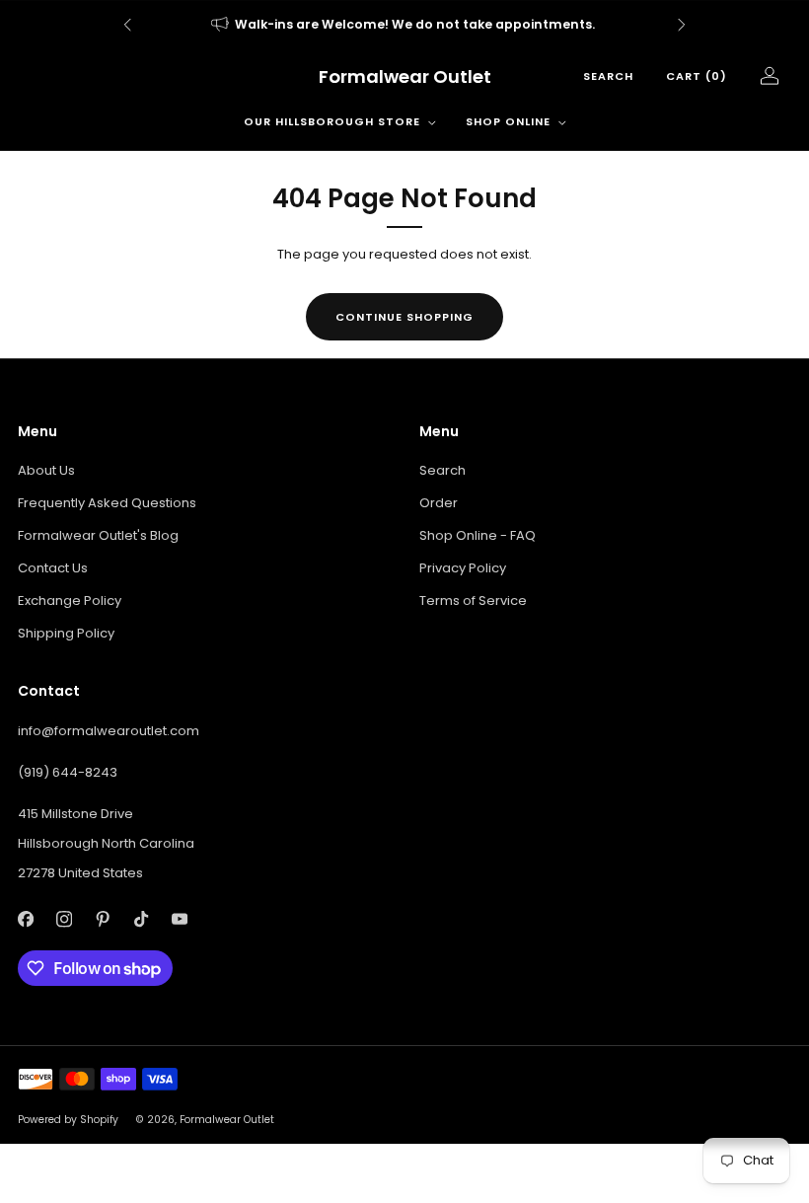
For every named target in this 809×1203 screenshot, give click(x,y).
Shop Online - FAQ (477, 535)
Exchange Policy (69, 600)
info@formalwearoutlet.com (108, 730)
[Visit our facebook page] (25, 919)
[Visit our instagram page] (63, 919)
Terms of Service (473, 600)
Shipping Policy (66, 633)
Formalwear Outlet (405, 77)
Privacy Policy (462, 568)
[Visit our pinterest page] (102, 919)
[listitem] (404, 24)
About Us (46, 470)
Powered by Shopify (68, 1119)
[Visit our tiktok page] (140, 919)
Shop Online (508, 121)
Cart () (696, 76)
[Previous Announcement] (127, 25)
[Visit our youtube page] (179, 919)
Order (438, 502)
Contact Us (53, 568)
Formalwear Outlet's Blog (98, 535)
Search (608, 76)
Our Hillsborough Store (332, 121)
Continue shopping (404, 317)
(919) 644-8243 (67, 772)
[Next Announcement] (682, 25)
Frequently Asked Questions (107, 502)
